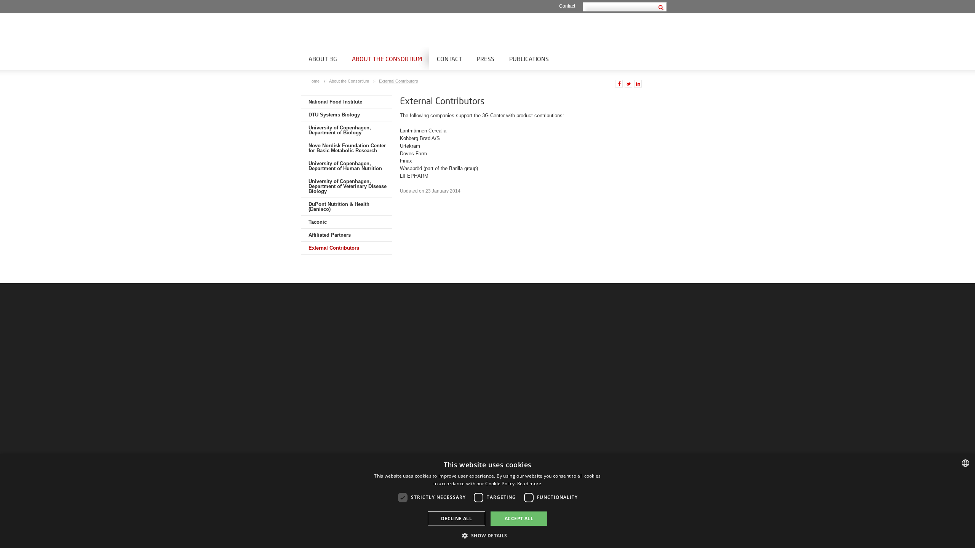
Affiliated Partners (329, 235)
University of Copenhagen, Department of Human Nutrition (345, 166)
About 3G (322, 58)
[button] (487, 535)
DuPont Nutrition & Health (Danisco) (338, 206)
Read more (529, 483)
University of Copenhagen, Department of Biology (339, 130)
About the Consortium (387, 58)
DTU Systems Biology (334, 115)
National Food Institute (335, 102)
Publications (529, 58)
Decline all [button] (456, 518)
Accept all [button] (519, 518)
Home (314, 81)
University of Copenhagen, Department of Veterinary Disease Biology (347, 186)
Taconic (317, 222)
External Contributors (398, 81)
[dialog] (487, 501)
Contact (567, 6)
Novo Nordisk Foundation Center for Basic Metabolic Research (347, 148)
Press (485, 58)
